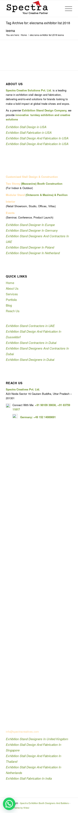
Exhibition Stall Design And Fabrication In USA (37, 138)
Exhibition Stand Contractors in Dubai (31, 342)
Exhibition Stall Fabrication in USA (29, 132)
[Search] (57, 8)
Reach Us (13, 311)
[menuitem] (57, 8)
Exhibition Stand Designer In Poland (30, 247)
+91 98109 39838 (45, 405)
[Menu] (66, 8)
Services (12, 294)
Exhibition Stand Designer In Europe (30, 224)
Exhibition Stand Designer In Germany (32, 230)
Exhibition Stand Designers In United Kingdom (37, 739)
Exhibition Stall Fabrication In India (29, 778)
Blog (9, 305)
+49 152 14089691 (44, 417)
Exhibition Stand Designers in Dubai (30, 359)
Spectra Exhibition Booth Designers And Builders (44, 803)
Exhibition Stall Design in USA (26, 127)
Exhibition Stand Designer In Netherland (33, 253)
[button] (9, 804)
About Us (12, 288)
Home (10, 282)
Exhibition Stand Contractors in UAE (30, 325)
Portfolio (11, 299)
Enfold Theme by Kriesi (17, 807)
